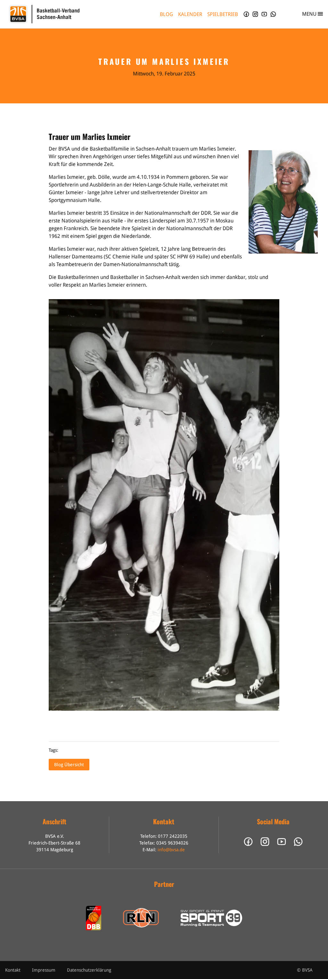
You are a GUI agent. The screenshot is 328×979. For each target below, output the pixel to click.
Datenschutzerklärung (89, 970)
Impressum (43, 970)
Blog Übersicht (69, 764)
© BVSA (305, 970)
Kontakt (12, 970)
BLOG (166, 14)
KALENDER (190, 14)
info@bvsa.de (171, 849)
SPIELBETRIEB (222, 14)
